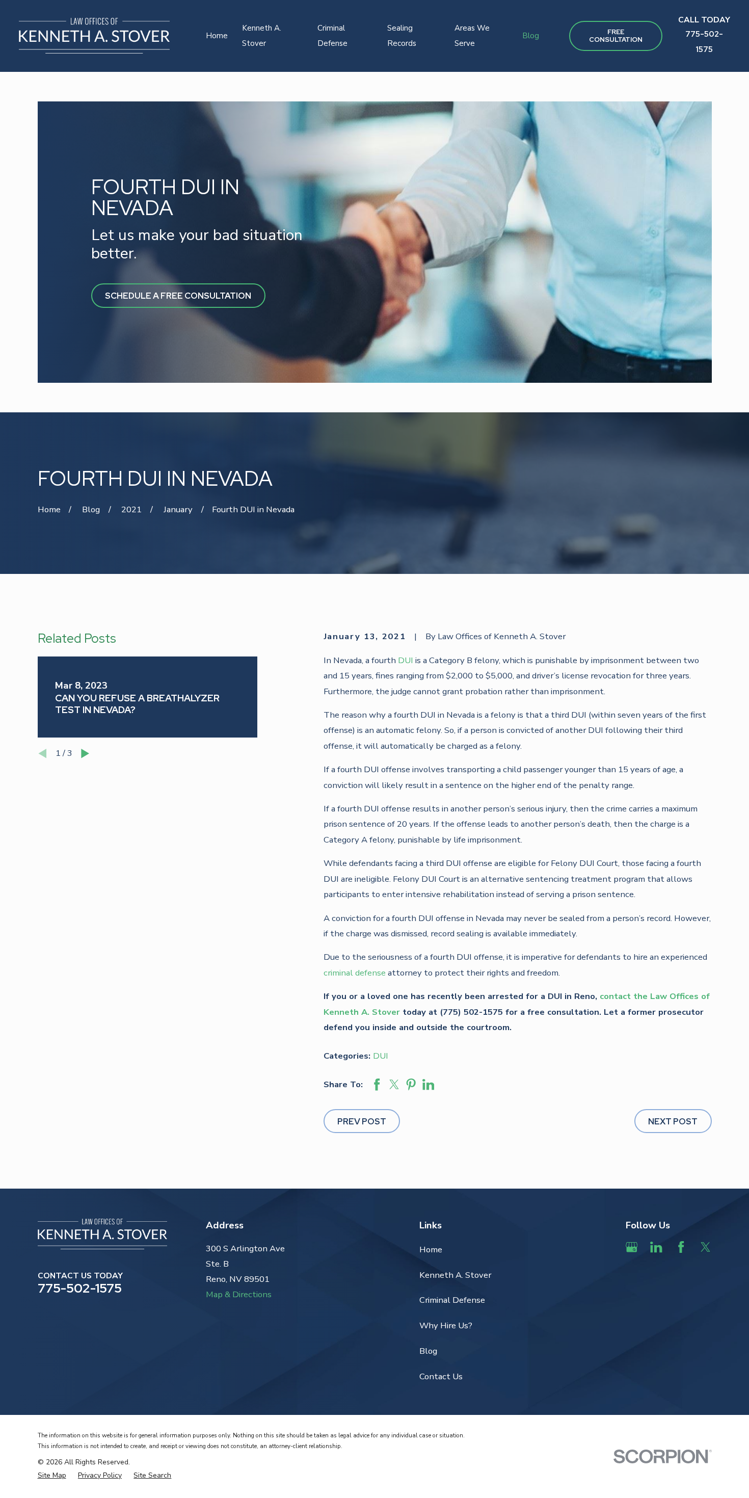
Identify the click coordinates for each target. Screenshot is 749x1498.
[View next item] (85, 753)
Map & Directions (239, 1294)
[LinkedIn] (656, 1247)
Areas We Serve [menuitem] (472, 35)
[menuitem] (52, 1475)
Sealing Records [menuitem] (401, 35)
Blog (428, 1351)
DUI (405, 660)
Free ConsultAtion (616, 36)
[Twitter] (705, 1247)
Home (430, 1249)
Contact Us (441, 1376)
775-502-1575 (80, 1288)
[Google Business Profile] (631, 1247)
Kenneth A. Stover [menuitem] (261, 35)
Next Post (673, 1121)
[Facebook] (681, 1247)
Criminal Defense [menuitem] (332, 35)
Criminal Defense (452, 1300)
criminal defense (355, 973)
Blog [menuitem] (530, 36)
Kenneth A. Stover (455, 1275)
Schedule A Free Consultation (178, 295)
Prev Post (361, 1121)
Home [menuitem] (217, 36)
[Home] (94, 36)
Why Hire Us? (445, 1325)
